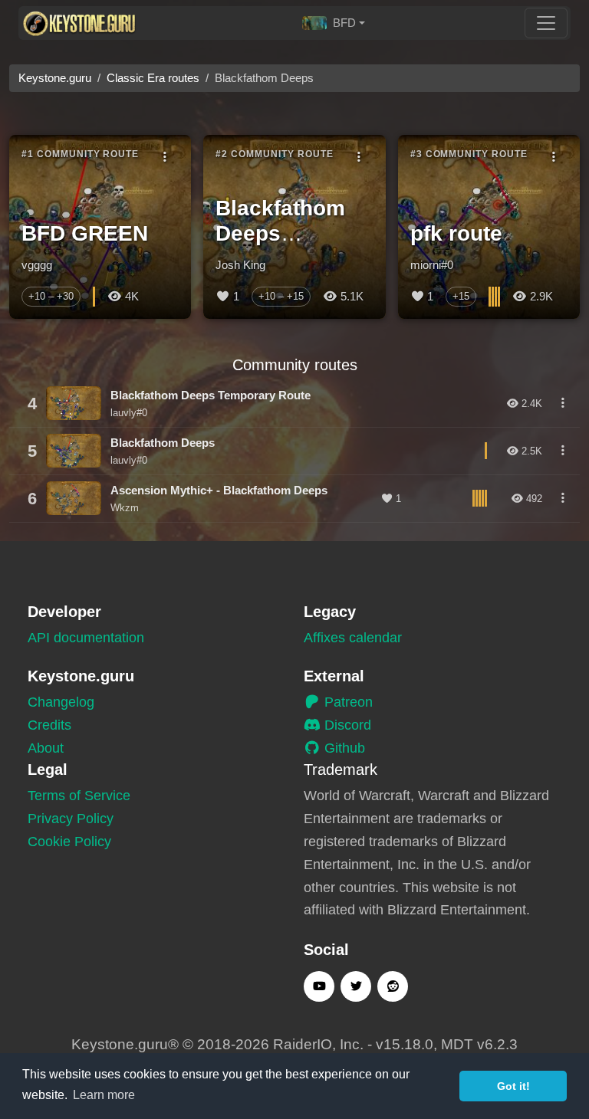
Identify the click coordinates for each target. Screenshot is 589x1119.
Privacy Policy (71, 818)
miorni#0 (431, 264)
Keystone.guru (54, 77)
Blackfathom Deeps (162, 442)
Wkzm (124, 508)
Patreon (347, 702)
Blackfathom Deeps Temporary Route (210, 395)
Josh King (240, 264)
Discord (346, 725)
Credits (49, 725)
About (46, 748)
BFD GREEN (84, 233)
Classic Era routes (153, 77)
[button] (333, 23)
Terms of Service (79, 795)
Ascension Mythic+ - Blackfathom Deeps (218, 490)
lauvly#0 (128, 412)
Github (343, 748)
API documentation (86, 637)
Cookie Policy (69, 841)
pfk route (456, 233)
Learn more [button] (104, 1094)
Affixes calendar (353, 637)
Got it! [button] (513, 1086)
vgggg (36, 264)
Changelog (61, 702)
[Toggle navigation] (546, 23)
